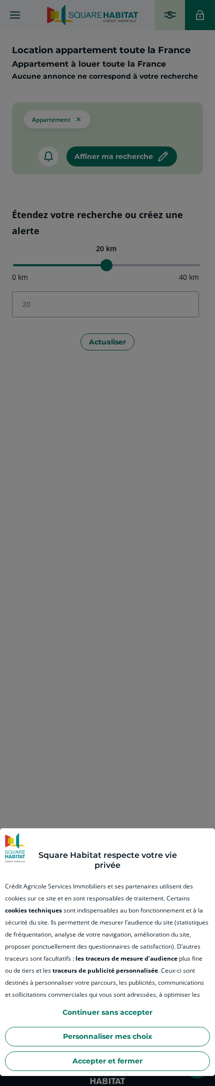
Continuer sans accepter (107, 1012)
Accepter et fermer (107, 1060)
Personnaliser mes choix (107, 1036)
